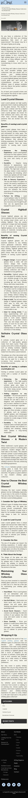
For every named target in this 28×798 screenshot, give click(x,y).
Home (3, 7)
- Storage (5, 772)
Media (16, 763)
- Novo (4, 762)
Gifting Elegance (19, 760)
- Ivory (17, 739)
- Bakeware (5, 774)
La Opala (4, 760)
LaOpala (7, 467)
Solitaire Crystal (7, 712)
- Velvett (17, 753)
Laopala (5, 709)
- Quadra (17, 747)
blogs (7, 7)
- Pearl (17, 745)
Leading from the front (6, 738)
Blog (15, 769)
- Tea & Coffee (19, 755)
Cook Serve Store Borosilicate (6, 769)
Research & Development (5, 743)
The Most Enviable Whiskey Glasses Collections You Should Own (14, 9)
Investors (16, 766)
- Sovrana (18, 750)
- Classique (18, 737)
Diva (4, 706)
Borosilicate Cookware (8, 715)
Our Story (4, 735)
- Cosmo (17, 742)
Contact (16, 772)
